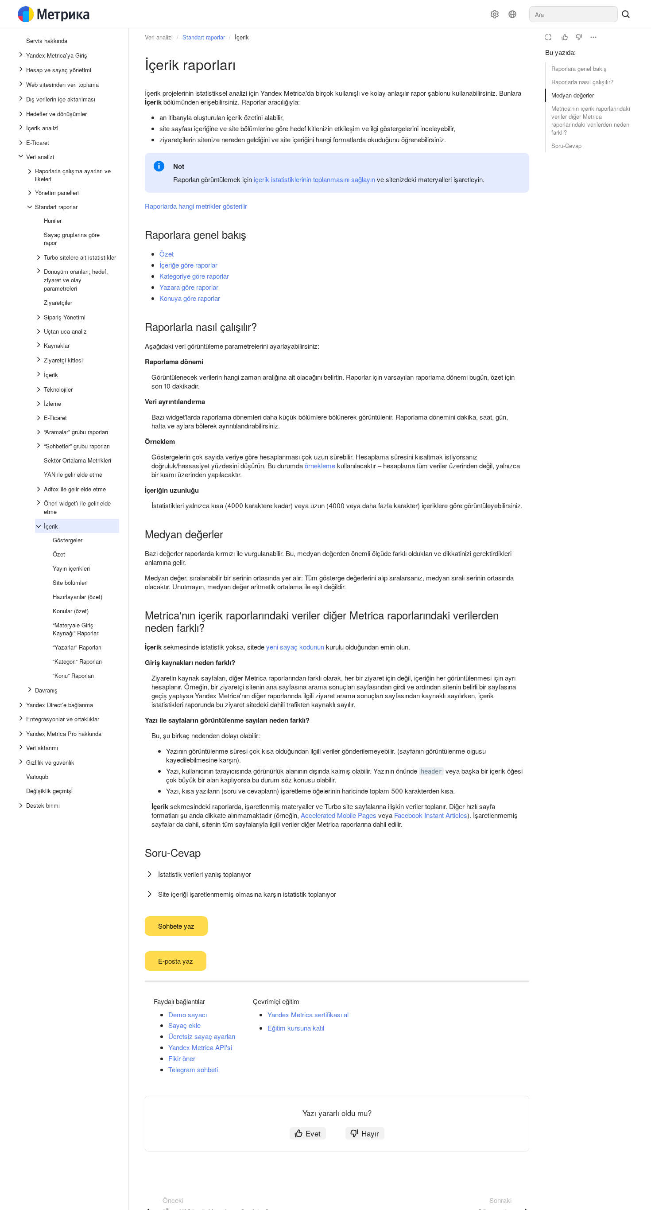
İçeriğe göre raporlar (188, 264)
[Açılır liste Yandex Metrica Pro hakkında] (21, 733)
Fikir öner (181, 1058)
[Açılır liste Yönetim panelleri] (30, 192)
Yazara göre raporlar (188, 287)
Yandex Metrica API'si (200, 1047)
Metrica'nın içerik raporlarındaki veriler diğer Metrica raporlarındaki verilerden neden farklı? (590, 120)
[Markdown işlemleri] (593, 37)
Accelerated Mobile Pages (338, 815)
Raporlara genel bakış (579, 68)
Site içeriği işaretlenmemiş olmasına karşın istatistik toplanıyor (247, 894)
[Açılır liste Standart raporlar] (30, 206)
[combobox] (573, 14)
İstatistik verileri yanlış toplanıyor (204, 874)
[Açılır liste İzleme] (39, 403)
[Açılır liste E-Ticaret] (21, 142)
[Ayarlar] (495, 14)
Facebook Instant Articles (430, 815)
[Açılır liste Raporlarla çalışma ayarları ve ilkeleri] (30, 175)
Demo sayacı (187, 1014)
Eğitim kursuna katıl (295, 1027)
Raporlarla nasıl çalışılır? (582, 82)
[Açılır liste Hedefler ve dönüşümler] (21, 113)
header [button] (431, 771)
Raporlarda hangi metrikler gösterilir (196, 205)
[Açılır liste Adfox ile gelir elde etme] (39, 489)
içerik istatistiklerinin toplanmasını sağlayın (314, 179)
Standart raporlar (203, 37)
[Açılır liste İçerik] (39, 526)
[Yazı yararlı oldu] (564, 37)
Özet (166, 253)
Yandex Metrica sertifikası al (308, 1014)
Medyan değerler (572, 95)
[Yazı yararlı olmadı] (579, 37)
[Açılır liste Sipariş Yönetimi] (39, 317)
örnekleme (320, 465)
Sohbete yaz (176, 925)
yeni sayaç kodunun (295, 646)
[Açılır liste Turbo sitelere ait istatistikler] (39, 257)
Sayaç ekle (184, 1025)
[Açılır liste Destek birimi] (21, 805)
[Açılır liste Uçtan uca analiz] (39, 331)
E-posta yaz (175, 960)
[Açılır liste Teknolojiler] (39, 389)
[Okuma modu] (548, 37)
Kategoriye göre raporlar (194, 275)
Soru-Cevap (566, 145)
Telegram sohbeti (193, 1069)
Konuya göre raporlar (189, 298)
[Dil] (512, 14)
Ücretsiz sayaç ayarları (201, 1036)
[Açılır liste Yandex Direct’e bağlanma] (21, 704)
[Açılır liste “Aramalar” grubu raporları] (39, 432)
